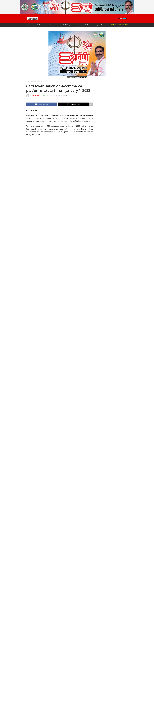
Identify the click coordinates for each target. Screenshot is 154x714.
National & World (48, 25)
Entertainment (82, 25)
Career (89, 25)
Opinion (103, 25)
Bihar (40, 25)
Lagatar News (36, 95)
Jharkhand (35, 25)
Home (28, 25)
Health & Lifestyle (66, 25)
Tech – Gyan (96, 25)
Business (57, 25)
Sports (74, 25)
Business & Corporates (36, 81)
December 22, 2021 (48, 95)
